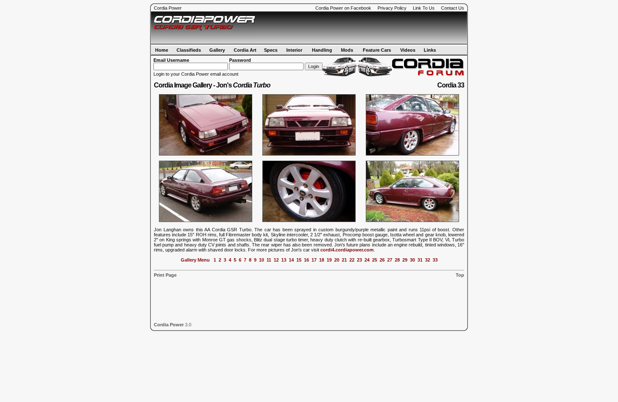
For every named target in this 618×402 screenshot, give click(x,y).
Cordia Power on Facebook (343, 8)
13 (283, 259)
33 (435, 259)
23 (359, 259)
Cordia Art (245, 50)
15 (298, 259)
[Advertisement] (366, 28)
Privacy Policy (392, 8)
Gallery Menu (195, 259)
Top (460, 275)
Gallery (217, 50)
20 (336, 259)
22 (351, 259)
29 (404, 259)
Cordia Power (168, 8)
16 (306, 259)
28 (397, 259)
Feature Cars (377, 50)
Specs (270, 50)
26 (382, 259)
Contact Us (452, 8)
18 (321, 259)
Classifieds (189, 50)
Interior (294, 50)
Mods (347, 50)
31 (420, 259)
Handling (322, 50)
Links (430, 50)
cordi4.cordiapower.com (347, 249)
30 (412, 259)
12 (276, 259)
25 (374, 259)
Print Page (165, 275)
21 (344, 259)
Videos (407, 50)
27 (389, 259)
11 (269, 259)
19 (329, 259)
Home (161, 50)
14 (291, 259)
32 (427, 259)
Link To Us (424, 8)
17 (314, 259)
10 (261, 259)
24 (367, 259)
